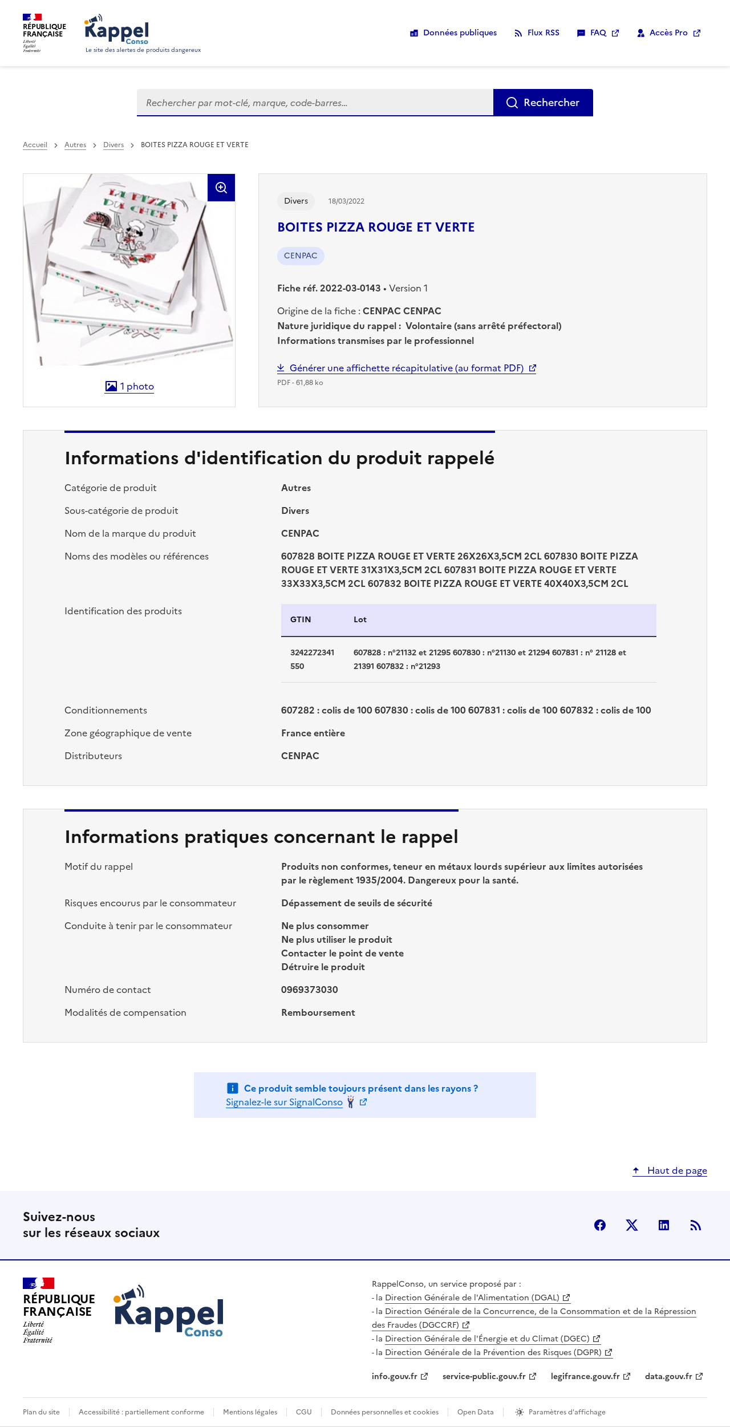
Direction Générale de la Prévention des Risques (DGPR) (493, 1353)
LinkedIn (663, 1225)
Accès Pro (669, 33)
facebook (600, 1225)
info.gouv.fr (394, 1377)
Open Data (475, 1412)
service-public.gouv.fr (484, 1377)
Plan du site (41, 1412)
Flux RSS (543, 33)
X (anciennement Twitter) (631, 1225)
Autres (75, 145)
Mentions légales (250, 1412)
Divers (113, 145)
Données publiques (460, 33)
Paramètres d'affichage (567, 1412)
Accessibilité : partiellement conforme (141, 1412)
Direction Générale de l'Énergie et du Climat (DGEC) (487, 1339)
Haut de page (676, 1170)
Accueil (35, 145)
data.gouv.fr (668, 1377)
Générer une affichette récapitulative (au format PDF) (407, 368)
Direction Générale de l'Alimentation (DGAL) (472, 1298)
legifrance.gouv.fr (585, 1377)
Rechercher (551, 102)
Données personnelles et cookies (385, 1412)
